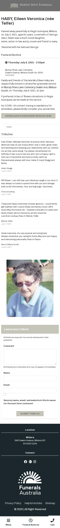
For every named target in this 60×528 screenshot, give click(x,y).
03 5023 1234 (30, 443)
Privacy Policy (13, 503)
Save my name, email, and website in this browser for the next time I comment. (30, 402)
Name (7, 373)
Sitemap (50, 503)
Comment (9, 346)
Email (7, 385)
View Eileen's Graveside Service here (28, 116)
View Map (9, 75)
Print (9, 127)
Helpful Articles (33, 503)
